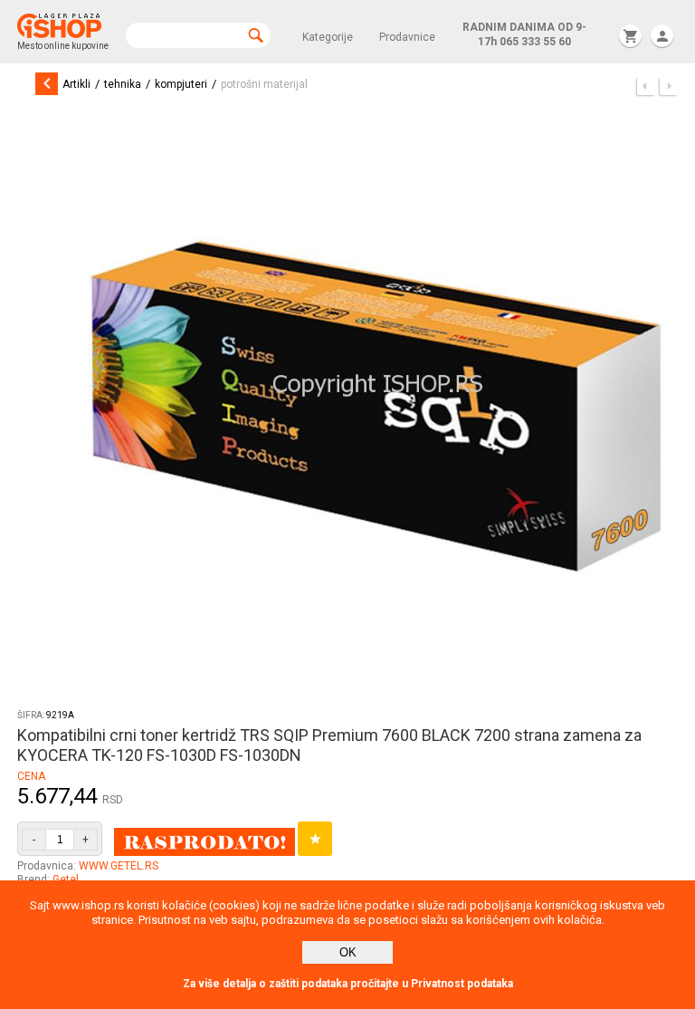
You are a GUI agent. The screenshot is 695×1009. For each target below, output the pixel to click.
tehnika (122, 84)
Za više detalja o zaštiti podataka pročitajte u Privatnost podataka (348, 983)
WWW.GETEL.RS (118, 866)
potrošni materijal (264, 84)
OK (348, 952)
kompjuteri (181, 84)
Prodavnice (407, 37)
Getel (65, 879)
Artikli (76, 84)
